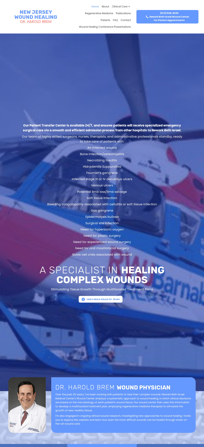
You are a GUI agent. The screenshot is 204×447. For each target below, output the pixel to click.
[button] (129, 6)
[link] (95, 6)
